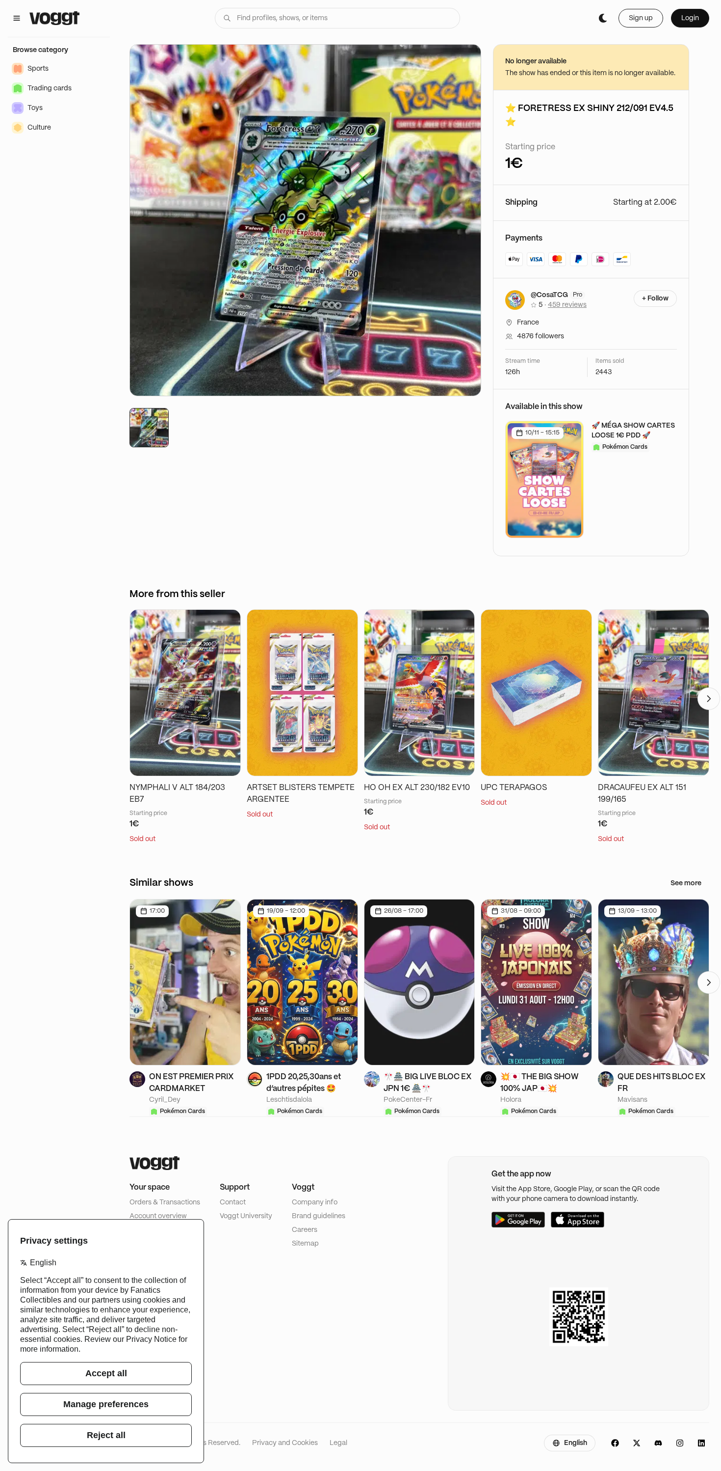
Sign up (641, 18)
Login (690, 18)
